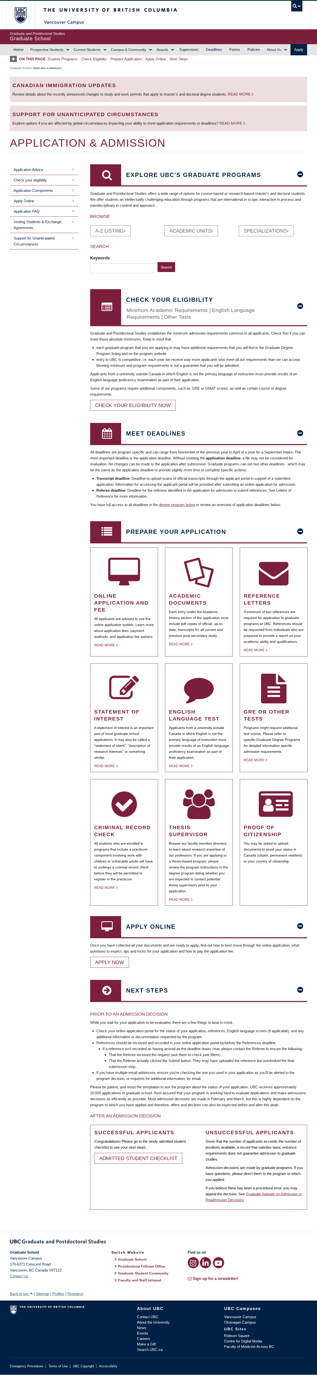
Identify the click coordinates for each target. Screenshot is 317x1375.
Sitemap (42, 1294)
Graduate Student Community (143, 1273)
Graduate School (20, 68)
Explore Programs (63, 59)
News (141, 1328)
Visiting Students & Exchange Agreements (37, 225)
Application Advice (28, 170)
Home (19, 49)
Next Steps (179, 59)
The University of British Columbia (20, 15)
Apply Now (109, 962)
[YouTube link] (218, 1262)
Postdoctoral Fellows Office (141, 1266)
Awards (162, 50)
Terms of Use (58, 1366)
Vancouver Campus (240, 1317)
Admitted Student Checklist (138, 1158)
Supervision (188, 49)
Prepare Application (126, 59)
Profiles (58, 1294)
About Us (274, 50)
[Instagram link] (193, 1262)
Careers (143, 1339)
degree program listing (177, 505)
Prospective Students (46, 50)
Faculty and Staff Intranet (139, 1280)
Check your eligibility (30, 180)
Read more (240, 94)
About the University (153, 1322)
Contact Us (19, 1276)
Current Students (87, 50)
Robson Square (236, 1336)
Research (75, 1294)
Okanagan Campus (240, 1322)
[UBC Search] (296, 6)
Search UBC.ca (149, 1349)
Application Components (33, 190)
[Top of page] (14, 59)
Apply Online (155, 59)
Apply (298, 49)
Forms (234, 49)
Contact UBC (147, 1317)
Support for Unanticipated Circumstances (34, 241)
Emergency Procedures (27, 1366)
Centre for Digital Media (243, 1341)
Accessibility (108, 1366)
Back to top (19, 1294)
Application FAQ (27, 211)
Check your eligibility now (133, 405)
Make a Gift (146, 1344)
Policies (253, 49)
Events (142, 1333)
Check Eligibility (94, 59)
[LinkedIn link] (205, 1262)
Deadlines (214, 49)
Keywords (100, 258)
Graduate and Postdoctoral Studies (158, 1242)
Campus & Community (128, 50)
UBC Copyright (83, 1366)
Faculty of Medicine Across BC (249, 1346)
